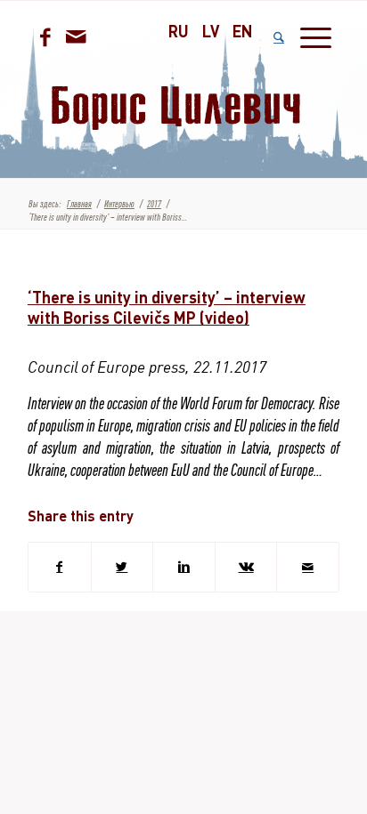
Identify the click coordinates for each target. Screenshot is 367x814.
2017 (154, 203)
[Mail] (76, 37)
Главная (79, 203)
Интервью (119, 203)
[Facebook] (45, 37)
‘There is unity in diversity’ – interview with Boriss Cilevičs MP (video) (167, 307)
